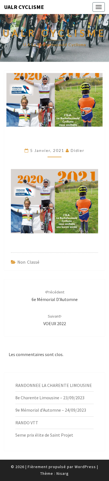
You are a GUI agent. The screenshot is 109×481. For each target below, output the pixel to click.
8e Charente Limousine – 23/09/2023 (49, 397)
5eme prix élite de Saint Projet (44, 435)
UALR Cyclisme (24, 6)
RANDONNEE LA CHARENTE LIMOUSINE (53, 385)
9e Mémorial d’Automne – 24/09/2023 (50, 410)
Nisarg (62, 473)
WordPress (85, 466)
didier (77, 150)
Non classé (28, 262)
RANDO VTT (26, 422)
